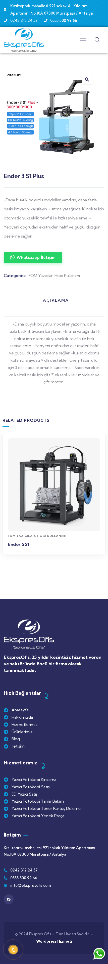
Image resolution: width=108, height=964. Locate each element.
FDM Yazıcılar (40, 275)
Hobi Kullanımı (67, 275)
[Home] (24, 40)
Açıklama (56, 300)
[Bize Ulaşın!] (99, 953)
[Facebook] (9, 899)
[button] (103, 507)
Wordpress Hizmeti (54, 941)
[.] (83, 41)
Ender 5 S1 (18, 544)
